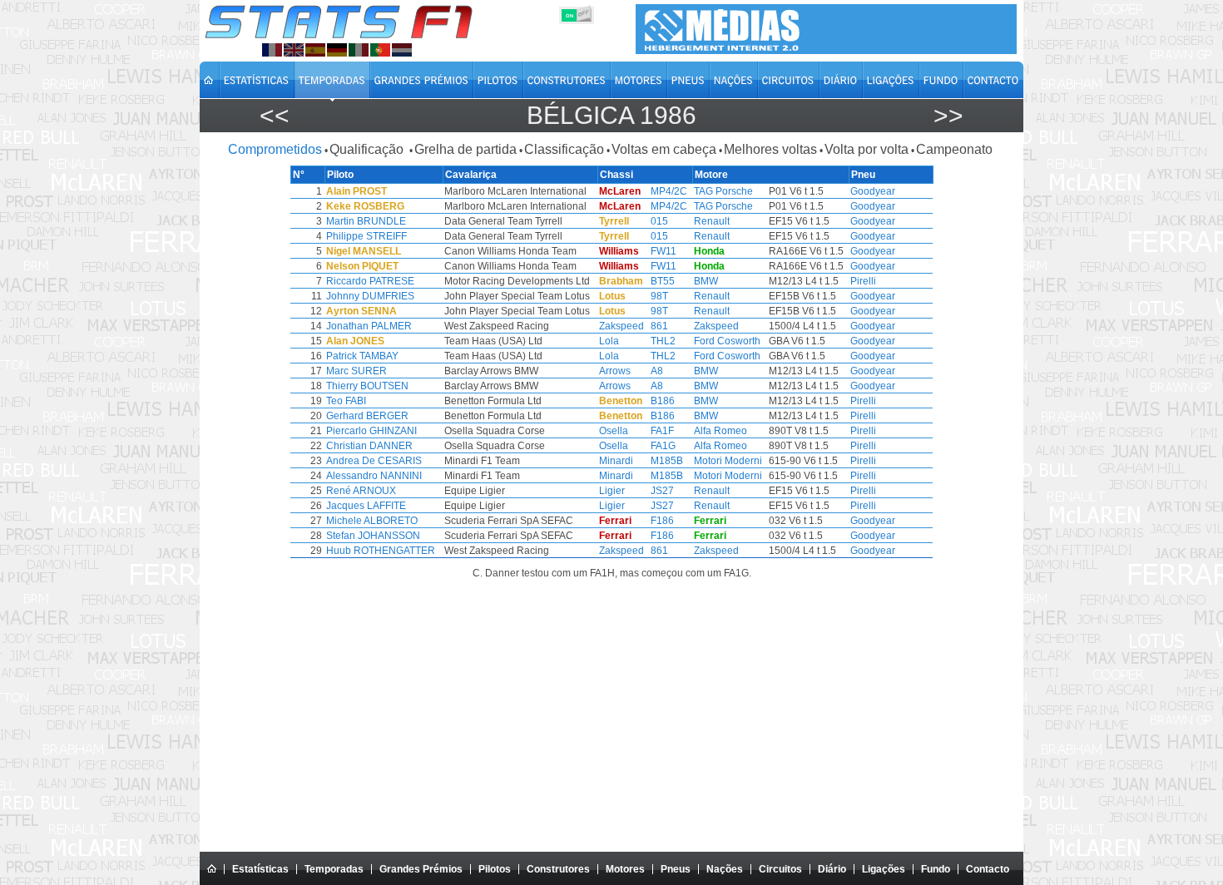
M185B (667, 461)
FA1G (663, 446)
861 (659, 326)
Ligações (883, 869)
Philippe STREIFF (366, 236)
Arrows (615, 371)
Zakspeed (621, 326)
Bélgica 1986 (611, 115)
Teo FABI (346, 401)
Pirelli (863, 281)
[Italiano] (359, 50)
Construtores (558, 869)
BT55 (663, 281)
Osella (613, 431)
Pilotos (494, 869)
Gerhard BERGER (367, 416)
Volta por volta (866, 149)
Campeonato (954, 149)
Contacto (987, 869)
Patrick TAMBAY (362, 356)
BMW (706, 281)
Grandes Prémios (421, 869)
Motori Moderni (728, 461)
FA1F (662, 431)
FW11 (663, 251)
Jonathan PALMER (369, 326)
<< (275, 115)
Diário (832, 869)
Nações (724, 869)
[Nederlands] (402, 50)
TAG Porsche (723, 191)
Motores (625, 869)
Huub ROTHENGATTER (380, 550)
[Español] (315, 50)
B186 (663, 401)
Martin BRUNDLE (366, 221)
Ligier (612, 491)
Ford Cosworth (727, 341)
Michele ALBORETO (372, 521)
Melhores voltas (770, 149)
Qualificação (368, 149)
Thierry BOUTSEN (367, 386)
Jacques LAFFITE (366, 506)
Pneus (676, 869)
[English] (294, 50)
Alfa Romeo (720, 431)
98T (659, 296)
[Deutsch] (337, 50)
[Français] (272, 50)
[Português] (380, 50)
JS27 (662, 491)
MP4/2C (669, 191)
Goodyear (872, 191)
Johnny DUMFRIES (370, 296)
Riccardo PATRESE (370, 281)
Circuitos (780, 869)
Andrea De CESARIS (374, 461)
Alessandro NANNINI (374, 476)
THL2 (663, 341)
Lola (609, 341)
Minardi (616, 461)
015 (659, 221)
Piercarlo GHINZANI (371, 431)
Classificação (564, 149)
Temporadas (334, 869)
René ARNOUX (361, 491)
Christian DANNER (369, 446)
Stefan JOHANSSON (373, 535)
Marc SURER (356, 371)
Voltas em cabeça (664, 149)
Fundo (935, 869)
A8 (657, 371)
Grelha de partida (465, 149)
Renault (712, 221)
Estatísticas (260, 869)
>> (948, 115)
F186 (662, 521)
